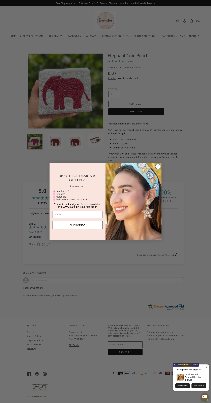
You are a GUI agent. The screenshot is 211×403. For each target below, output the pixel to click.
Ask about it (199, 386)
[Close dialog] (157, 166)
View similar (182, 386)
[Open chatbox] (205, 397)
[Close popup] (206, 367)
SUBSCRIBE (77, 225)
